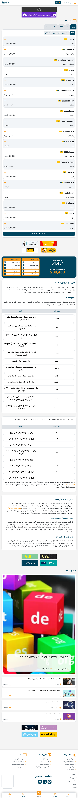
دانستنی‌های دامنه (19, 767)
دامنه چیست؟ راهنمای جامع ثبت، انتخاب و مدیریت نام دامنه (44, 656)
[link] (5, 2)
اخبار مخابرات (45, 759)
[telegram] (40, 782)
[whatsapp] (49, 782)
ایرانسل (72, 767)
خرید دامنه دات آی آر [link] (14, 508)
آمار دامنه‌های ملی (19, 759)
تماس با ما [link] (73, 778)
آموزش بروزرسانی (44, 764)
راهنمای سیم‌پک (45, 762)
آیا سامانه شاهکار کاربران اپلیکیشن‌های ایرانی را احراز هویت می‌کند (44, 690)
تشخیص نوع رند (69, 764)
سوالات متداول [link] (72, 781)
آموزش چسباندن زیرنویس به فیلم (52, 714)
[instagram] (45, 782)
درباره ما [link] (74, 775)
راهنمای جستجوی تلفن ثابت (41, 767)
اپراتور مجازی (70, 770)
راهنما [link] (74, 787)
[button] (39, 794)
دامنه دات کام (70, 485)
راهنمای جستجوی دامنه (18, 764)
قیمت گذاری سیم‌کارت (68, 762)
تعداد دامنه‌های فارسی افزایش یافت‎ (52, 702)
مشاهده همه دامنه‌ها (39, 234)
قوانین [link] (74, 784)
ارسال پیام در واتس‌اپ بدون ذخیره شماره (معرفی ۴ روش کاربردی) (44, 679)
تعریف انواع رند (70, 759)
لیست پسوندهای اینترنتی (17, 762)
